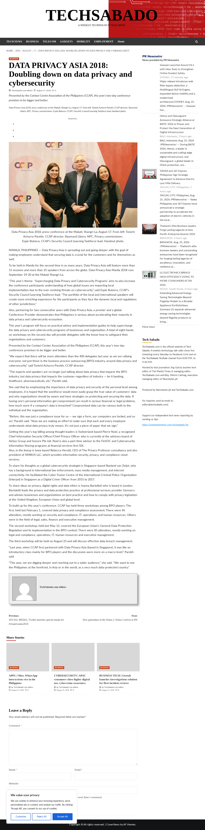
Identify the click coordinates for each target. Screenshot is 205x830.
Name (13, 770)
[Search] (197, 41)
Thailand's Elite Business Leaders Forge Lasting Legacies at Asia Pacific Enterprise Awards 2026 (178, 230)
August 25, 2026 (17, 690)
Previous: (36, 619)
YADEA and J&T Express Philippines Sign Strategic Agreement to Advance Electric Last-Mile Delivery (177, 177)
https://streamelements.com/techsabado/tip (165, 425)
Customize (21, 817)
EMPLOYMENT (103, 41)
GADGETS (66, 41)
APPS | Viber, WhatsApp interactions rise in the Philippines (23, 679)
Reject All (41, 817)
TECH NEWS (14, 41)
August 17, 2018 (44, 90)
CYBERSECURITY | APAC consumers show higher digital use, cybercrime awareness (72, 679)
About (120, 41)
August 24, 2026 (63, 690)
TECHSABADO (102, 15)
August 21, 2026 (108, 690)
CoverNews (112, 824)
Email (78, 770)
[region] (41, 807)
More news (148, 327)
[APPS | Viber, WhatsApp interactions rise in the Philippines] (27, 657)
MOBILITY (83, 41)
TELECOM (49, 41)
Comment (15, 725)
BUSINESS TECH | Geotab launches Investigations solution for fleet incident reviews (118, 679)
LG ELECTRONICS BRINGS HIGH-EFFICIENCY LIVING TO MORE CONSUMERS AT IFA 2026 (177, 278)
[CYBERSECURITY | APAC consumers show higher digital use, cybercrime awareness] (73, 657)
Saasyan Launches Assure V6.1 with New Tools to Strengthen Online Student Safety (177, 69)
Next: (110, 617)
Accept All (62, 817)
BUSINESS (32, 41)
